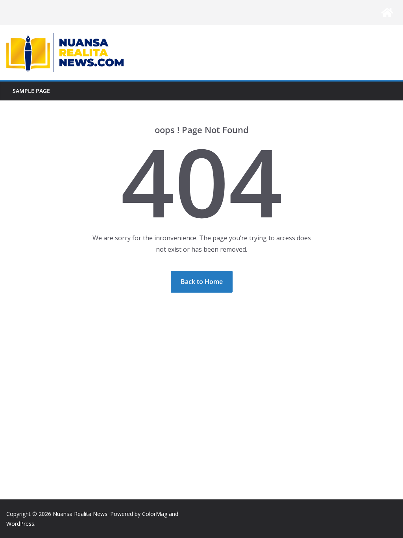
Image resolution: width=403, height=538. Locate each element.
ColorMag (154, 514)
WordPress (20, 523)
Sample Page (31, 91)
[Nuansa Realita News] (387, 12)
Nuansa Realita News (80, 514)
